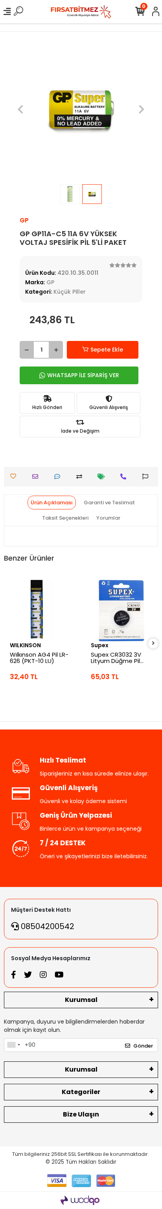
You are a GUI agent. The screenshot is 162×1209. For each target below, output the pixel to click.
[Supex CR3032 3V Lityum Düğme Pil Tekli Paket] (121, 610)
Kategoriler (81, 1091)
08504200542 (46, 926)
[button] (20, 109)
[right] (153, 643)
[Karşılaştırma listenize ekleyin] (81, 476)
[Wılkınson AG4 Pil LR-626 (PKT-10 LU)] (40, 610)
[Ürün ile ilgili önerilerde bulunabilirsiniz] (147, 476)
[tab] (52, 503)
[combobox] (13, 1045)
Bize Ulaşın (81, 1114)
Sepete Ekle (106, 350)
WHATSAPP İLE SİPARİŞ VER (83, 375)
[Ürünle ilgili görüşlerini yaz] (59, 476)
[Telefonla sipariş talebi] (125, 476)
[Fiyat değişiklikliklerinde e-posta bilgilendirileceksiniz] (103, 476)
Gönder (143, 1046)
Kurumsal (81, 999)
